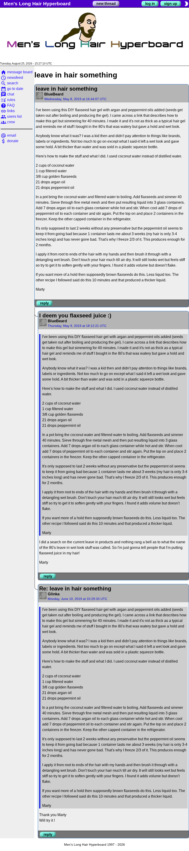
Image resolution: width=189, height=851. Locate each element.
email (8, 135)
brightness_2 (186, 3)
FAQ (8, 105)
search (9, 83)
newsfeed (12, 78)
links (8, 111)
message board (16, 72)
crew (8, 122)
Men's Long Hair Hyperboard (37, 3)
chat (7, 94)
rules (8, 100)
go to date (12, 89)
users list (11, 116)
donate (9, 141)
